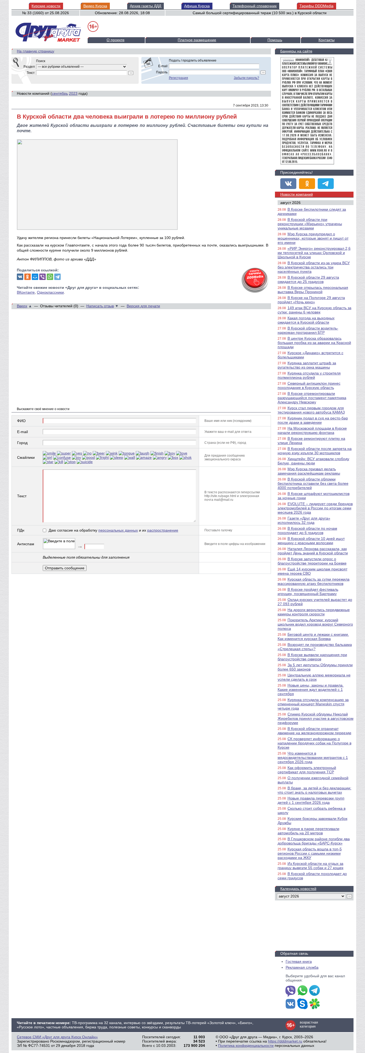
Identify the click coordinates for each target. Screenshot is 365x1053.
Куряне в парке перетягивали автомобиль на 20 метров (308, 831)
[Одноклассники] (27, 277)
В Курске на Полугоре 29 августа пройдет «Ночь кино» (311, 300)
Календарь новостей (298, 889)
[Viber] (42, 277)
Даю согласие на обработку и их (113, 530)
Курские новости (46, 6)
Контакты (327, 40)
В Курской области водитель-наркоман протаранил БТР (308, 330)
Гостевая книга (299, 961)
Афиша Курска (197, 6)
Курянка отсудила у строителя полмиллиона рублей (309, 375)
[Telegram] (57, 277)
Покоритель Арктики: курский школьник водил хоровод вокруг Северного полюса (315, 624)
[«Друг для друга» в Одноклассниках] (307, 183)
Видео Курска (95, 6)
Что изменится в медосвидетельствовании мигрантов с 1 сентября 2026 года (313, 757)
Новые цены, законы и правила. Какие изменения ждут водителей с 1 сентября (311, 689)
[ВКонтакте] (20, 277)
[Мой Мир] (35, 277)
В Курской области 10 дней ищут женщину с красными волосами (311, 540)
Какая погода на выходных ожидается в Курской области (306, 320)
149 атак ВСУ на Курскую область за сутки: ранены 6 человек (314, 310)
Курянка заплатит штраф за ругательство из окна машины (307, 365)
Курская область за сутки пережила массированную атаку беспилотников (314, 581)
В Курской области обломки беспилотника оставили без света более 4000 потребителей (313, 483)
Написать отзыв (100, 306)
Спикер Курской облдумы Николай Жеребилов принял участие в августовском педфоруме (316, 718)
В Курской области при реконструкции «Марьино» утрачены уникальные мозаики (310, 223)
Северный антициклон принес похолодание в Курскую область (309, 385)
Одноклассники (50, 292)
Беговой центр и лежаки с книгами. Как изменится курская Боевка (313, 636)
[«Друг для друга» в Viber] (290, 991)
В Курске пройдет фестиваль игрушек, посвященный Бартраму (308, 591)
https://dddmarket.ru (285, 1041)
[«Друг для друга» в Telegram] (326, 183)
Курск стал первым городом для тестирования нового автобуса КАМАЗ (311, 410)
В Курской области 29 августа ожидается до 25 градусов (308, 279)
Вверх (22, 306)
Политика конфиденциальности (246, 1045)
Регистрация (178, 78)
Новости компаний (296, 194)
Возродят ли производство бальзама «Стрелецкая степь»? (315, 646)
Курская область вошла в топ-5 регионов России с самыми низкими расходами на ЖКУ (310, 853)
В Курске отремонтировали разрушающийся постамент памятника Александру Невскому (312, 397)
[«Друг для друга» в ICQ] (314, 1004)
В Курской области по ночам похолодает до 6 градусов (307, 530)
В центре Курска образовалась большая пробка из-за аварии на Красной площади (314, 342)
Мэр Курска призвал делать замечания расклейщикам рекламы (309, 471)
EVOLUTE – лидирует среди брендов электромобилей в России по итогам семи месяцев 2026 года (315, 508)
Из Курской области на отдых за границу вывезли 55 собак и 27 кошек (310, 865)
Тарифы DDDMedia (316, 6)
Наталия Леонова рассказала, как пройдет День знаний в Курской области (313, 551)
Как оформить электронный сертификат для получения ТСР (307, 770)
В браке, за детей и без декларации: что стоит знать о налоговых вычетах (314, 790)
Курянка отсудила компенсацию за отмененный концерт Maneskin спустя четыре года (313, 704)
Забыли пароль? (246, 78)
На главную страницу (35, 51)
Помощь (274, 40)
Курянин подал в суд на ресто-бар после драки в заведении (313, 420)
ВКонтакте (26, 292)
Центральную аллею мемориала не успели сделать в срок (314, 677)
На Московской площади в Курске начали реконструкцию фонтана (312, 430)
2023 (73, 93)
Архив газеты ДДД (145, 6)
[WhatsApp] (50, 277)
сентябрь (60, 93)
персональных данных (118, 530)
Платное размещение (197, 40)
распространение (162, 530)
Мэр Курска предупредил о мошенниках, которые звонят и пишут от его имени (313, 238)
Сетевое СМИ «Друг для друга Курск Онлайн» (57, 1037)
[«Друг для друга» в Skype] (302, 1004)
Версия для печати (143, 306)
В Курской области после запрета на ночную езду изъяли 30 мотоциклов (315, 450)
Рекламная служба (302, 967)
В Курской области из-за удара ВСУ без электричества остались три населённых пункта (314, 267)
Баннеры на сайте (296, 51)
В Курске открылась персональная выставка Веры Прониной (313, 289)
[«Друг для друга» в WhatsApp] (302, 991)
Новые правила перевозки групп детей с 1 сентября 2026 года (311, 800)
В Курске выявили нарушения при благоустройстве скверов (312, 657)
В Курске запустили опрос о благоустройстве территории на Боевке (312, 561)
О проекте (116, 40)
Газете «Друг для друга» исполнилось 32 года (304, 520)
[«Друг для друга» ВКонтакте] (288, 183)
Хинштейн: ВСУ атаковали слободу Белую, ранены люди (313, 461)
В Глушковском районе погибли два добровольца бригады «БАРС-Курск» (314, 841)
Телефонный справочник (254, 6)
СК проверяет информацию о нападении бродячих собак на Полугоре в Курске (314, 743)
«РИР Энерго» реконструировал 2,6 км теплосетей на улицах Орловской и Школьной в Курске (314, 252)
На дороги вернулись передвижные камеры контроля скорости (314, 612)
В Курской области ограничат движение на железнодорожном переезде (314, 730)
